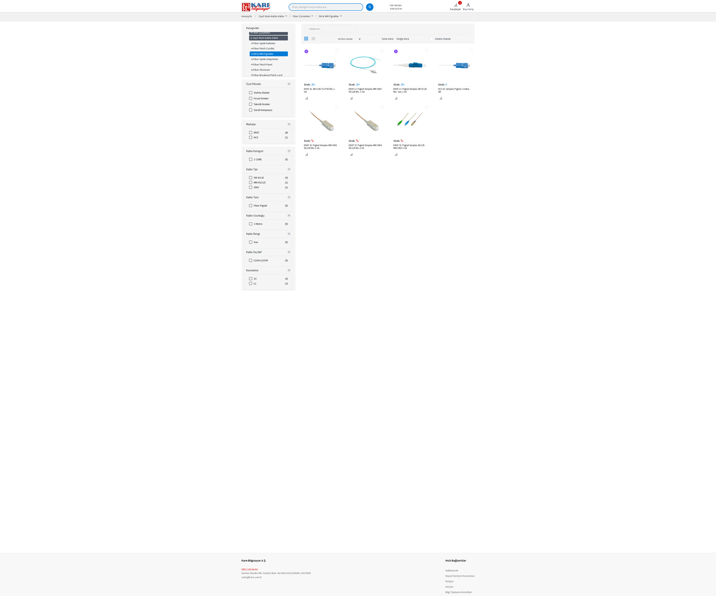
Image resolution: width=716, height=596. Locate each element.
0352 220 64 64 (249, 569)
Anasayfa (246, 16)
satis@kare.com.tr (251, 577)
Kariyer (449, 586)
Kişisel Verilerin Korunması (460, 576)
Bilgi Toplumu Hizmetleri (458, 592)
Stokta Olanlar (262, 92)
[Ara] (369, 7)
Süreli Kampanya (263, 109)
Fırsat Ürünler (261, 98)
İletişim (449, 581)
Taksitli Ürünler (262, 104)
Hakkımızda (451, 570)
